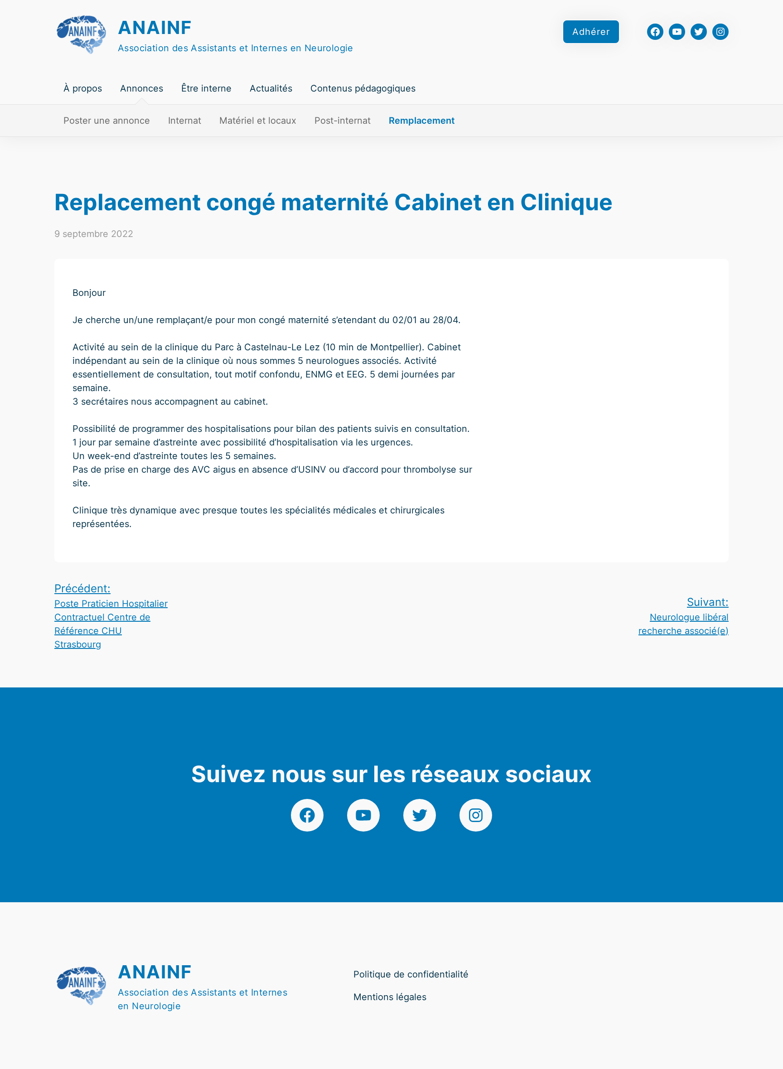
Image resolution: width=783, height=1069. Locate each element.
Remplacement (422, 120)
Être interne (206, 88)
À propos (82, 88)
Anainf (155, 27)
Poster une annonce (106, 120)
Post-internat (342, 120)
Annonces (141, 88)
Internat (184, 120)
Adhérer (591, 31)
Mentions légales (389, 997)
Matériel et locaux (257, 120)
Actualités (271, 88)
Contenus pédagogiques (363, 88)
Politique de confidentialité (411, 974)
